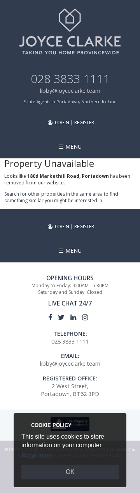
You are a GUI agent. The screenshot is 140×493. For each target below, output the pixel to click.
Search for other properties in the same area (53, 194)
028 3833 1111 (70, 79)
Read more (36, 455)
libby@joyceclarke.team (70, 90)
